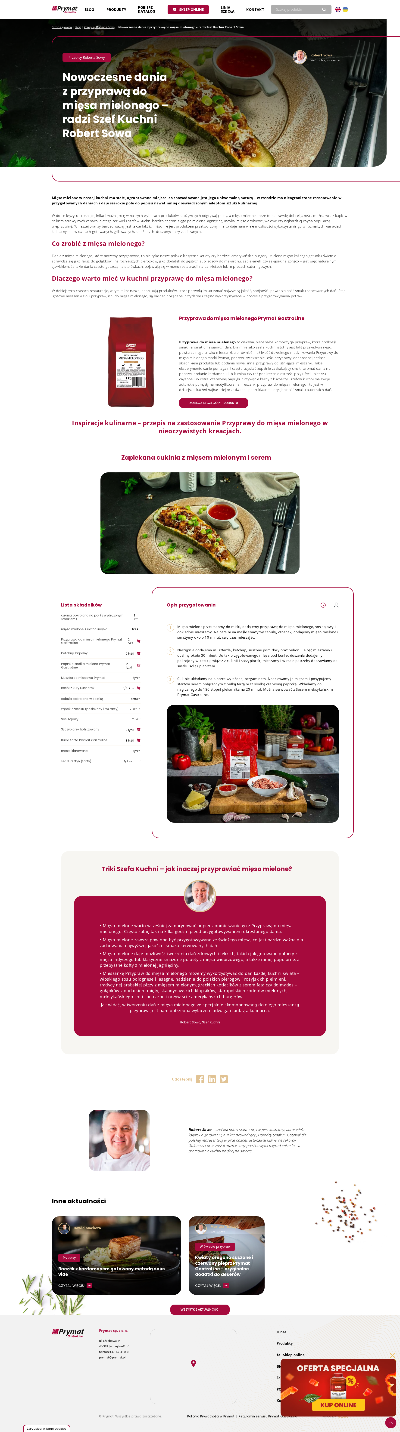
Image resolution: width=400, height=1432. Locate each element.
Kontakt (255, 9)
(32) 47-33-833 (119, 1352)
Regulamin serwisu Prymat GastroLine (268, 1416)
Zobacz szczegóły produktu (213, 403)
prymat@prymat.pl (112, 1357)
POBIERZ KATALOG (147, 9)
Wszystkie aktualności (200, 1309)
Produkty (116, 9)
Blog (89, 9)
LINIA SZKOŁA (227, 9)
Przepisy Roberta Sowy (99, 27)
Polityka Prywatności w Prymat (210, 1416)
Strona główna (62, 27)
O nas (281, 1332)
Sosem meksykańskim (314, 689)
